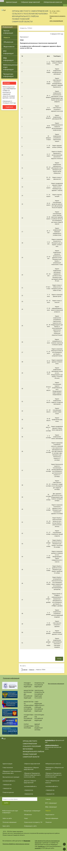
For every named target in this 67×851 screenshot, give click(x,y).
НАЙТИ (6, 803)
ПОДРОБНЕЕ (9, 107)
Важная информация (8, 32)
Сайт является (39, 841)
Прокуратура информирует (8, 75)
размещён (38, 848)
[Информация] (2, 5)
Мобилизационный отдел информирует (10, 67)
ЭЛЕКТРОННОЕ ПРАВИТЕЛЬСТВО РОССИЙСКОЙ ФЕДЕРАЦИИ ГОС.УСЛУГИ (39, 694)
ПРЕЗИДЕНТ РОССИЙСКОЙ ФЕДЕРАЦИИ (28, 684)
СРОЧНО (6, 83)
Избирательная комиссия (53, 2)
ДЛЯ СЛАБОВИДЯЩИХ (56, 21)
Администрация (11, 2)
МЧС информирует (8, 52)
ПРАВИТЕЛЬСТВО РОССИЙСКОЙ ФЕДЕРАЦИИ (39, 684)
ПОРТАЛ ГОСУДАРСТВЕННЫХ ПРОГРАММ (30, 726)
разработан (41, 846)
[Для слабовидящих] (65, 5)
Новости (6, 37)
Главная (24, 669)
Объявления (8, 42)
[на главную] (2, 1)
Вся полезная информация (56, 683)
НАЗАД (59, 659)
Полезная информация (11, 678)
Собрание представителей (30, 2)
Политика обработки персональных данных (16, 844)
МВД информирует (8, 59)
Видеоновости (8, 46)
